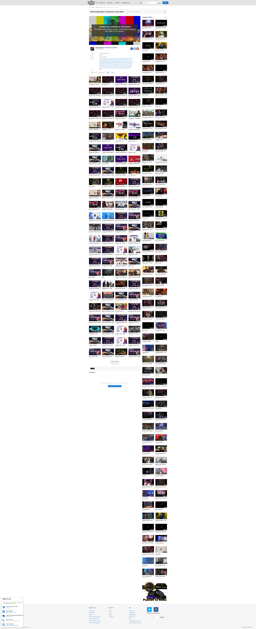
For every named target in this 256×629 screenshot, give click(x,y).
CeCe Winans (158, 296)
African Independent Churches (105, 65)
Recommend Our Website (94, 616)
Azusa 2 (157, 375)
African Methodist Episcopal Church (117, 65)
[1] (127, 11)
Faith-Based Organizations (123, 58)
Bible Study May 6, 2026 (120, 299)
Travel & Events (112, 58)
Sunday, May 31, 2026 (107, 265)
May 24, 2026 (92, 277)
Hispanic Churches (102, 66)
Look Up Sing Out (159, 542)
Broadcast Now (126, 2)
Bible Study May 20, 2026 (134, 277)
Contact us (8, 603)
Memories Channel (119, 209)
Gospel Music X (105, 84)
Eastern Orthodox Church (123, 61)
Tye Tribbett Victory (147, 206)
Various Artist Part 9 (147, 419)
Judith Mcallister (159, 206)
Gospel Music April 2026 (94, 311)
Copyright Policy (132, 614)
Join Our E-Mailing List (93, 618)
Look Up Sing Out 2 (146, 576)
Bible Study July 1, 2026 (133, 209)
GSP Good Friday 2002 (120, 288)
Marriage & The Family (119, 62)
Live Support (91, 610)
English (250, 627)
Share (112, 72)
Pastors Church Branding (94, 622)
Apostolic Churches (117, 60)
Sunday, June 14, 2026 (120, 243)
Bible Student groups (107, 61)
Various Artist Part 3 (147, 296)
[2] (127, 11)
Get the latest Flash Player (114, 34)
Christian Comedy (99, 7)
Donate (110, 614)
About (107, 72)
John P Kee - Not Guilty (160, 386)
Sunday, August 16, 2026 (108, 107)
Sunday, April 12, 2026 (120, 333)
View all (165, 17)
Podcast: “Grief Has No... (121, 277)
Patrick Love (145, 218)
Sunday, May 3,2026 (133, 299)
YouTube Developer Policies (135, 622)
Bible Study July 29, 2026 (94, 163)
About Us (118, 68)
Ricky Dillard (145, 94)
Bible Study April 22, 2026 (108, 322)
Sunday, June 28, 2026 (133, 220)
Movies (107, 58)
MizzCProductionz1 (100, 48)
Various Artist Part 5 (147, 184)
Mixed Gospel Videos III (160, 498)
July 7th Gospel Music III (121, 197)
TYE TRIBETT (145, 50)
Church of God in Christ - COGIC (113, 66)
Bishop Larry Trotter (147, 162)
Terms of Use (132, 610)
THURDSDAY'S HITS (93, 333)
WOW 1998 (157, 554)
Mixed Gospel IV (146, 509)
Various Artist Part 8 (160, 307)
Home (90, 7)
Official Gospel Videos (160, 453)
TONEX (157, 341)
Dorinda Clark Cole (159, 72)
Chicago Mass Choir (160, 330)
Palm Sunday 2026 (93, 356)
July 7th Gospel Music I (94, 209)
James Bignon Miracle (147, 274)
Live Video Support (122, 66)
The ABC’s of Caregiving (134, 118)
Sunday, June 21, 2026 (120, 231)
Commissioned (145, 61)
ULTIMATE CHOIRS (146, 341)
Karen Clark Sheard (146, 173)
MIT (103, 277)
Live (97, 2)
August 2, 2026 (131, 152)
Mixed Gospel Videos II (160, 486)
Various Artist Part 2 (147, 318)
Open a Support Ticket (11, 612)
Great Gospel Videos (160, 576)
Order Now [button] (110, 2)
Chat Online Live (9, 616)
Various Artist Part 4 (160, 397)
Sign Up (165, 2)
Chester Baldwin (159, 442)
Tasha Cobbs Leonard (147, 430)
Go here (8, 608)
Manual (90, 614)
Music (117, 58)
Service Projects (123, 64)
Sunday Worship (93, 345)
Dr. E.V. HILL (92, 186)
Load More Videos (115, 361)
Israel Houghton (159, 430)
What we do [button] (102, 2)
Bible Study (131, 231)
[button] (145, 2)
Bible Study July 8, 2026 (107, 197)
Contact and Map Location (95, 620)
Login (159, 2)
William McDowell (159, 173)
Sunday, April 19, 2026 (133, 322)
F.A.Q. (130, 618)
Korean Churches (128, 65)
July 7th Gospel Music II (133, 197)
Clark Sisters (145, 352)
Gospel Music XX (119, 311)
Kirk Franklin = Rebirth (160, 27)
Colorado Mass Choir (160, 184)
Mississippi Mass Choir (147, 386)
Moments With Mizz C (94, 129)
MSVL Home (91, 612)
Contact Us (111, 616)
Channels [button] (117, 2)
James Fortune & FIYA (160, 363)
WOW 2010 (144, 565)
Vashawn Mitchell (159, 285)
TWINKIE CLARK (159, 139)
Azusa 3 (144, 475)
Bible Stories (158, 263)
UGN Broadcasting (126, 68)
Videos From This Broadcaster (97, 72)
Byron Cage (145, 330)
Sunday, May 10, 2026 (94, 299)
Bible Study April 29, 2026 (108, 311)
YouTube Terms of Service (134, 620)
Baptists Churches (124, 60)
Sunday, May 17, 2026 (107, 288)
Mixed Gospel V (159, 509)
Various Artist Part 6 (147, 397)
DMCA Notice (132, 616)
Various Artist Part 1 (160, 50)
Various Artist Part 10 (160, 419)
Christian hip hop (114, 61)
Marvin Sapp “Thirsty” (147, 263)
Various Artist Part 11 (147, 442)
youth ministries (129, 64)
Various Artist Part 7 (147, 307)
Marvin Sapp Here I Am (160, 128)
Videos (93, 7)
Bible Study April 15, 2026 (108, 333)
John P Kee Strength (147, 363)
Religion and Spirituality (109, 60)
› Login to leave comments (114, 386)
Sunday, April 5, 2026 (120, 345)
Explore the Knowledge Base (12, 625)
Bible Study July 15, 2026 (107, 175)
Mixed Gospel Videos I (147, 486)
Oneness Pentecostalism (114, 64)
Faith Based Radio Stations (110, 62)
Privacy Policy (132, 612)
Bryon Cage (158, 106)
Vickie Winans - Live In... (161, 218)
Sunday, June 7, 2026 (120, 254)
